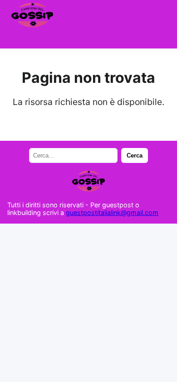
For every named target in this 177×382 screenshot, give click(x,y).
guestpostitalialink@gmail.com (112, 212)
